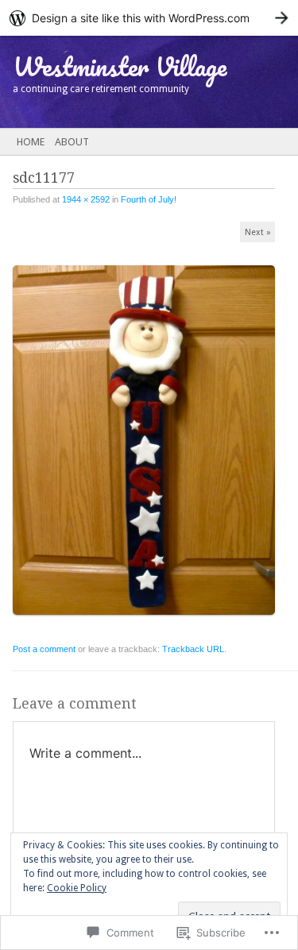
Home (31, 142)
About (72, 142)
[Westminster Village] (119, 82)
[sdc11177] (149, 622)
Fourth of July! (148, 199)
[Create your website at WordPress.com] (149, 18)
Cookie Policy (76, 888)
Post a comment (44, 649)
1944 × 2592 (86, 199)
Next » (258, 232)
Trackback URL (193, 649)
